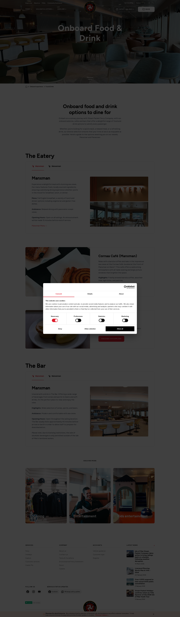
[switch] (78, 320)
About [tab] (121, 294)
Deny (60, 329)
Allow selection (90, 329)
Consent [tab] (59, 294)
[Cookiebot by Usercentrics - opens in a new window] (125, 287)
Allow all (120, 329)
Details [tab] (90, 294)
